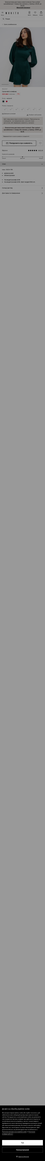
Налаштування (22, 1150)
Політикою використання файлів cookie (14, 1132)
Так (22, 1143)
